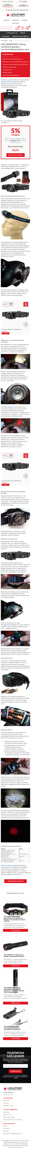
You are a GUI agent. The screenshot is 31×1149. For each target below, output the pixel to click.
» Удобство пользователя (9, 67)
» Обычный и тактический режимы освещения (15, 61)
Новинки (6, 1128)
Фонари (22, 33)
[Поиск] (2, 28)
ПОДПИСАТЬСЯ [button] (15, 1071)
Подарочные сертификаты (20, 36)
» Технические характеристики (10, 75)
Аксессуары (5, 36)
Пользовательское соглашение (13, 1119)
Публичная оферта (9, 1117)
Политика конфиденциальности (13, 1133)
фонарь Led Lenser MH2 (15, 865)
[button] (8, 6)
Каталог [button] (6, 20)
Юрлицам (15, 20)
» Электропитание (7, 69)
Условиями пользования (20, 1076)
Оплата (6, 1103)
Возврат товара (8, 1105)
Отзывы (24, 20)
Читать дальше (15, 930)
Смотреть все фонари (15, 155)
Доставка (7, 1100)
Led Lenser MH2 (6, 81)
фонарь (10, 407)
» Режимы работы (7, 72)
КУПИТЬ (5, 333)
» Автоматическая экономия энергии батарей (15, 64)
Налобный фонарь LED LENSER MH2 (11, 329)
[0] (27, 28)
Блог (5, 1126)
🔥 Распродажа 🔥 (11, 33)
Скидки (6, 1131)
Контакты (15, 23)
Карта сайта (7, 1114)
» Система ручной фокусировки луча (12, 59)
